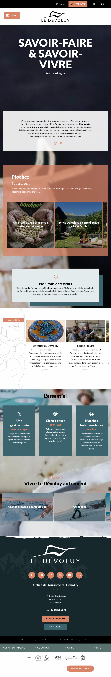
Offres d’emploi (76, 640)
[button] (94, 4)
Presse (97, 647)
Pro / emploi (42, 647)
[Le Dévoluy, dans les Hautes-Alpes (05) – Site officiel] (55, 16)
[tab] (13, 320)
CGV (66, 640)
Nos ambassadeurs (14, 647)
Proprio (69, 647)
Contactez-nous (55, 618)
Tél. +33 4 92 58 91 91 (55, 610)
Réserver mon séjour (80, 668)
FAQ (22, 640)
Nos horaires (55, 627)
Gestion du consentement (51, 640)
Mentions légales (33, 640)
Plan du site (89, 640)
